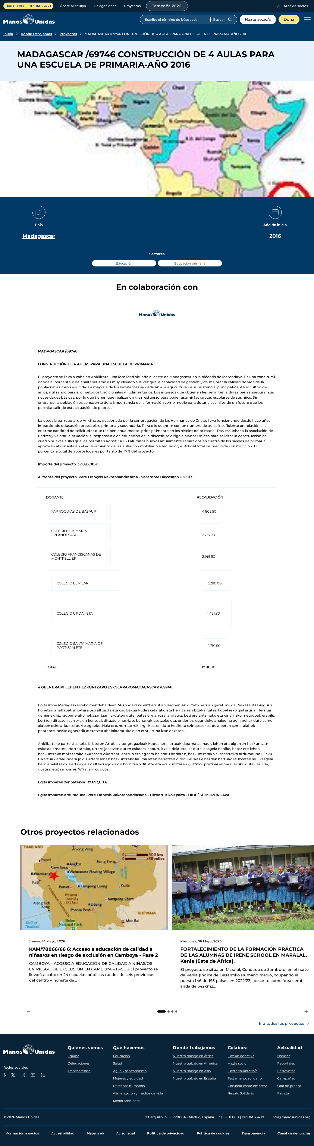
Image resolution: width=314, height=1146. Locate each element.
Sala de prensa (289, 1086)
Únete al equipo (73, 6)
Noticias (283, 1056)
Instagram (22, 1075)
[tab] (161, 1011)
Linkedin (43, 1075)
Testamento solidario (245, 1078)
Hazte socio (237, 1063)
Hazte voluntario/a (243, 1071)
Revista (283, 1093)
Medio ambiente (126, 1101)
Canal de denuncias (294, 1133)
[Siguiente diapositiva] (306, 1011)
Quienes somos (85, 1047)
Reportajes (286, 1063)
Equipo (73, 1056)
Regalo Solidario (241, 1093)
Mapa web (95, 1133)
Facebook (4, 1075)
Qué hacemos (129, 1047)
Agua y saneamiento (130, 1071)
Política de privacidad (165, 1133)
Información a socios (21, 1133)
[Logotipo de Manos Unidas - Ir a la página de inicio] (29, 23)
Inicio (8, 34)
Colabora (238, 1047)
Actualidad (289, 1047)
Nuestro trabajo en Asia (192, 1071)
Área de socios (296, 6)
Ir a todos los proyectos (281, 1023)
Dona (289, 19)
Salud (117, 1063)
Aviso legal (125, 1133)
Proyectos (132, 6)
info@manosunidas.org (291, 1117)
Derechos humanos (129, 1086)
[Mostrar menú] (306, 19)
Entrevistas (286, 1071)
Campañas (286, 1078)
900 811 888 (15, 6)
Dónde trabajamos (36, 34)
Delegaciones (105, 6)
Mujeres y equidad (128, 1078)
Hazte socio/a (258, 19)
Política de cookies (213, 1133)
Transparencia (79, 1071)
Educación (121, 1056)
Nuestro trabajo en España (194, 1078)
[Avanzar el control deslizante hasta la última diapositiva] (28, 1011)
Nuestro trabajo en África (193, 1056)
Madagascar (38, 236)
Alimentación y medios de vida (138, 1093)
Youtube (32, 1075)
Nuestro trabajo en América (195, 1063)
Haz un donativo (241, 1056)
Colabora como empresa (247, 1086)
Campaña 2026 (166, 6)
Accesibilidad (62, 1133)
